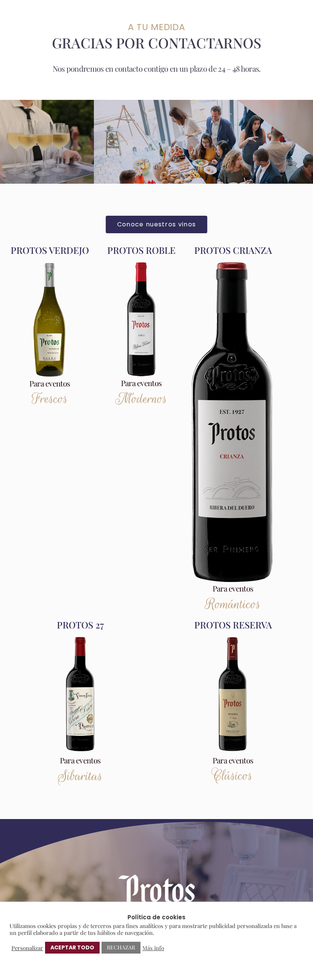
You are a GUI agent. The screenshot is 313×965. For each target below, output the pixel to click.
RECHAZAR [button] (121, 947)
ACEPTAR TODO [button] (72, 947)
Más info (153, 947)
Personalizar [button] (27, 947)
